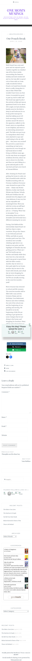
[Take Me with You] (26, 566)
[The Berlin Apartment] (26, 588)
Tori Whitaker (8, 551)
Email (4, 426)
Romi (7, 368)
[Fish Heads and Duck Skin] (26, 560)
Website (4, 435)
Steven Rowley (8, 564)
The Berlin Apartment (10, 584)
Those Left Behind (8, 524)
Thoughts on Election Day (11, 453)
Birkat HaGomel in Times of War (12, 520)
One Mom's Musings (16, 12)
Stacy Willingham (8, 579)
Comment (6, 392)
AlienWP (16, 654)
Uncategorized (16, 34)
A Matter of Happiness (10, 549)
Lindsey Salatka (8, 557)
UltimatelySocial (16, 660)
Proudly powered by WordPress (11, 653)
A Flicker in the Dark (9, 578)
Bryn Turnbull (8, 586)
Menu (17, 2)
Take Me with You (9, 562)
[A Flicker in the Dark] (26, 582)
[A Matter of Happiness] (26, 553)
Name (4, 417)
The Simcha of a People (9, 513)
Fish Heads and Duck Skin (11, 556)
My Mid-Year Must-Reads (10, 517)
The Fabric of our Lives (9, 509)
